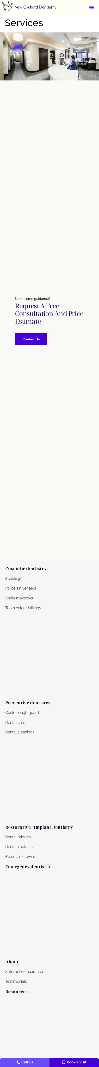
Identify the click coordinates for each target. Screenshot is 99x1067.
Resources (16, 991)
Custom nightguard (22, 712)
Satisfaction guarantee (24, 971)
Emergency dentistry (28, 867)
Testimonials (16, 981)
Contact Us (31, 339)
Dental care (15, 722)
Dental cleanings (19, 732)
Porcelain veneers (20, 588)
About (12, 961)
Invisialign (13, 578)
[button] (92, 8)
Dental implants (19, 846)
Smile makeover (19, 598)
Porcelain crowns (20, 856)
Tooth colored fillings (23, 608)
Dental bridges (18, 837)
